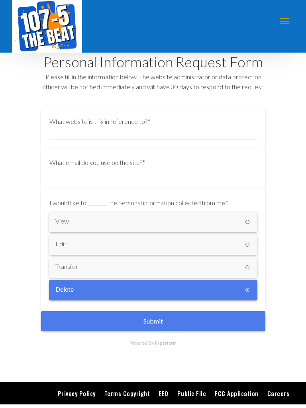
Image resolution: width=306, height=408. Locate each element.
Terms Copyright (127, 393)
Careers (278, 393)
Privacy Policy (77, 393)
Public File (191, 393)
